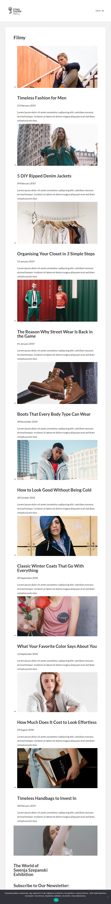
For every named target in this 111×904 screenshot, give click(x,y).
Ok (56, 900)
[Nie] (107, 897)
